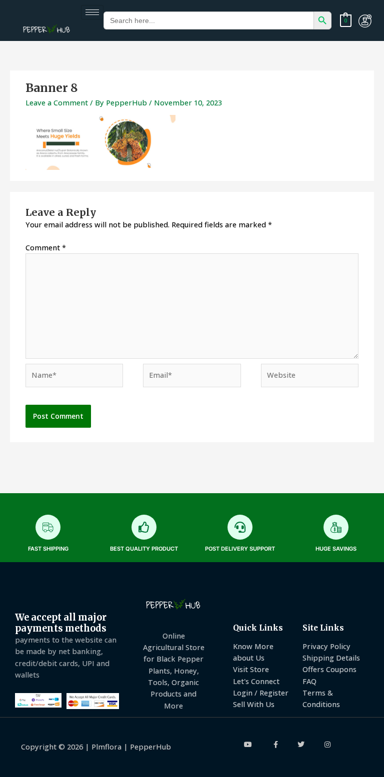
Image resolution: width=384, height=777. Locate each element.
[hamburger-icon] (92, 12)
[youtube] (248, 744)
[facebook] (275, 744)
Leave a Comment (57, 102)
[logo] (47, 29)
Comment (46, 247)
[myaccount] (365, 20)
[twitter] (301, 744)
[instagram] (328, 744)
